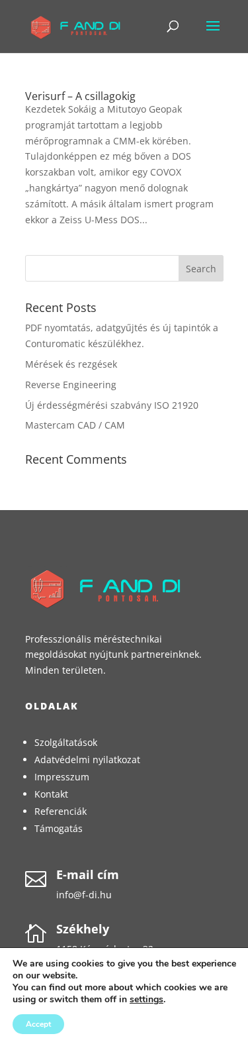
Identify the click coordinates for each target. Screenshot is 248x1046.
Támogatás (58, 828)
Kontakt (51, 794)
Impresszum (61, 776)
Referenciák (60, 811)
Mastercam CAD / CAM (75, 425)
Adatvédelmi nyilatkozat (87, 759)
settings (146, 1000)
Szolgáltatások (65, 742)
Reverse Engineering (70, 384)
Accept (38, 1024)
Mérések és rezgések (71, 364)
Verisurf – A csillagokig (80, 96)
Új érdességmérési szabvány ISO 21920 (111, 405)
